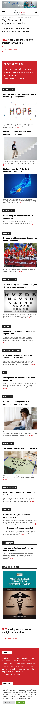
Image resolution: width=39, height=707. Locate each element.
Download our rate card (14, 78)
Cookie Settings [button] (9, 702)
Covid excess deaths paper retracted (18, 528)
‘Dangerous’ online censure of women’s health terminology (16, 29)
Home (4, 17)
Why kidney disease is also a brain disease (20, 448)
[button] (3, 12)
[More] (17, 127)
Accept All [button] (21, 702)
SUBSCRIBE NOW (10, 49)
